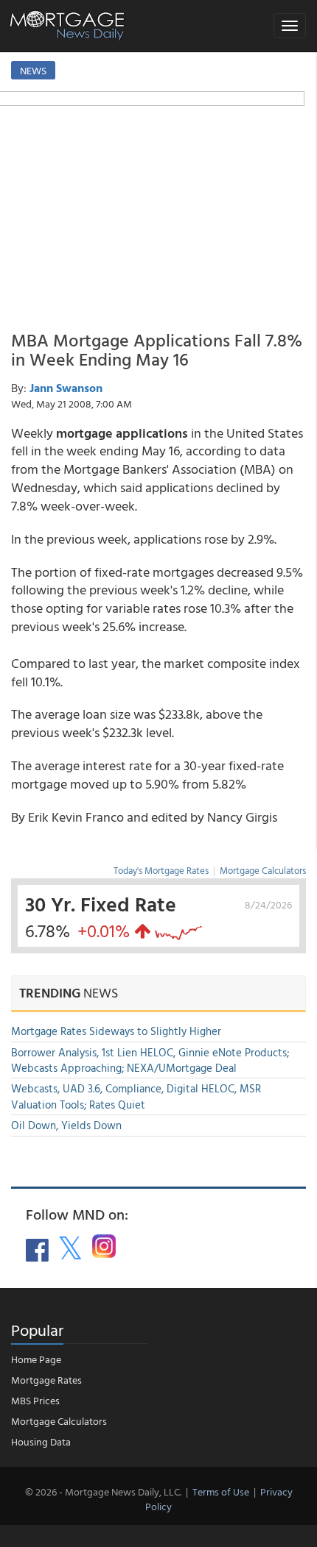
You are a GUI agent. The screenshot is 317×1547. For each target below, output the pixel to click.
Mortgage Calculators (263, 870)
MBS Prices (35, 1400)
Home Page (36, 1359)
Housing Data (41, 1441)
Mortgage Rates (46, 1379)
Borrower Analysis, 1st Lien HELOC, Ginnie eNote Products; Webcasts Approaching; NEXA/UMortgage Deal (150, 1060)
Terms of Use (220, 1491)
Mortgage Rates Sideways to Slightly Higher (116, 1031)
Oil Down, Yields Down (66, 1125)
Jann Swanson (65, 387)
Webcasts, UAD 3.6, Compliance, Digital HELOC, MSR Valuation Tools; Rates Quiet (136, 1096)
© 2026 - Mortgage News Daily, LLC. (103, 1491)
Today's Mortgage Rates (161, 870)
